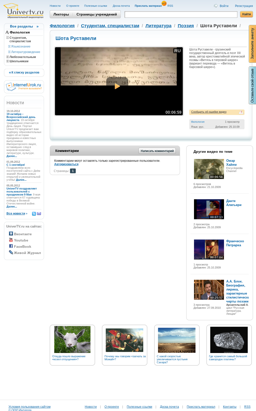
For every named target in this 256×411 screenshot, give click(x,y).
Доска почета (121, 5)
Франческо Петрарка (235, 243)
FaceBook (22, 246)
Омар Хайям (231, 162)
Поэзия (186, 25)
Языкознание (20, 46)
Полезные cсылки (96, 5)
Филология (20, 32)
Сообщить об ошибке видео (208, 111)
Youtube (21, 240)
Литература (159, 25)
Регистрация (244, 6)
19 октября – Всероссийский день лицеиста (21, 117)
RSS (171, 5)
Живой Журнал (27, 253)
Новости (55, 5)
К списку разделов (25, 72)
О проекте (72, 5)
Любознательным (22, 57)
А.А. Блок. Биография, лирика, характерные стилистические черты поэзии (239, 291)
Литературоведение (25, 52)
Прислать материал (201, 406)
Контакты (229, 406)
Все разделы (21, 26)
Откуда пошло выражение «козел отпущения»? (69, 358)
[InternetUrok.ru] (24, 90)
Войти (224, 6)
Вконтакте (23, 234)
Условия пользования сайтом (29, 406)
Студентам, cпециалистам (18, 39)
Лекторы (61, 14)
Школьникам (18, 61)
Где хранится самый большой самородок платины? (228, 358)
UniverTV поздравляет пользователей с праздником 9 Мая (21, 191)
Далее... (11, 156)
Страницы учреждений (96, 14)
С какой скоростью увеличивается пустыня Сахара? (172, 359)
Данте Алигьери (234, 203)
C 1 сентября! (16, 164)
